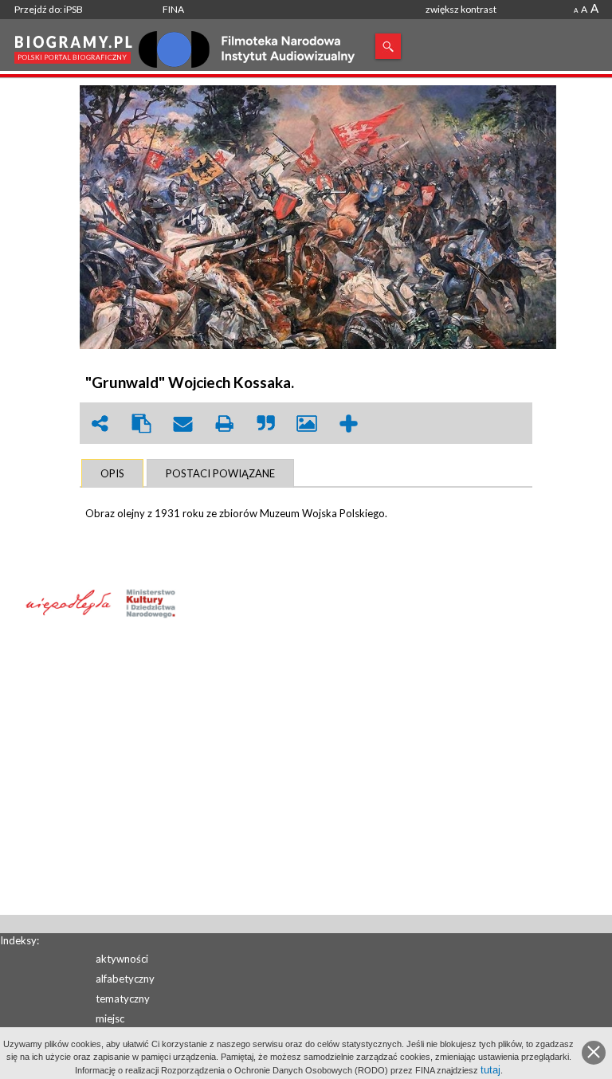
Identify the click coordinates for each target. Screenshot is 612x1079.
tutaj (490, 1070)
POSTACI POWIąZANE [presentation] (220, 473)
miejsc (110, 1018)
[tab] (112, 473)
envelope (182, 424)
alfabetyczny (125, 978)
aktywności (122, 958)
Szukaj (388, 46)
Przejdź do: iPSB (48, 9)
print (224, 424)
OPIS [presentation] (112, 473)
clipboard (141, 424)
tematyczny (123, 998)
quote (265, 424)
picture (306, 424)
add (348, 424)
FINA (173, 9)
